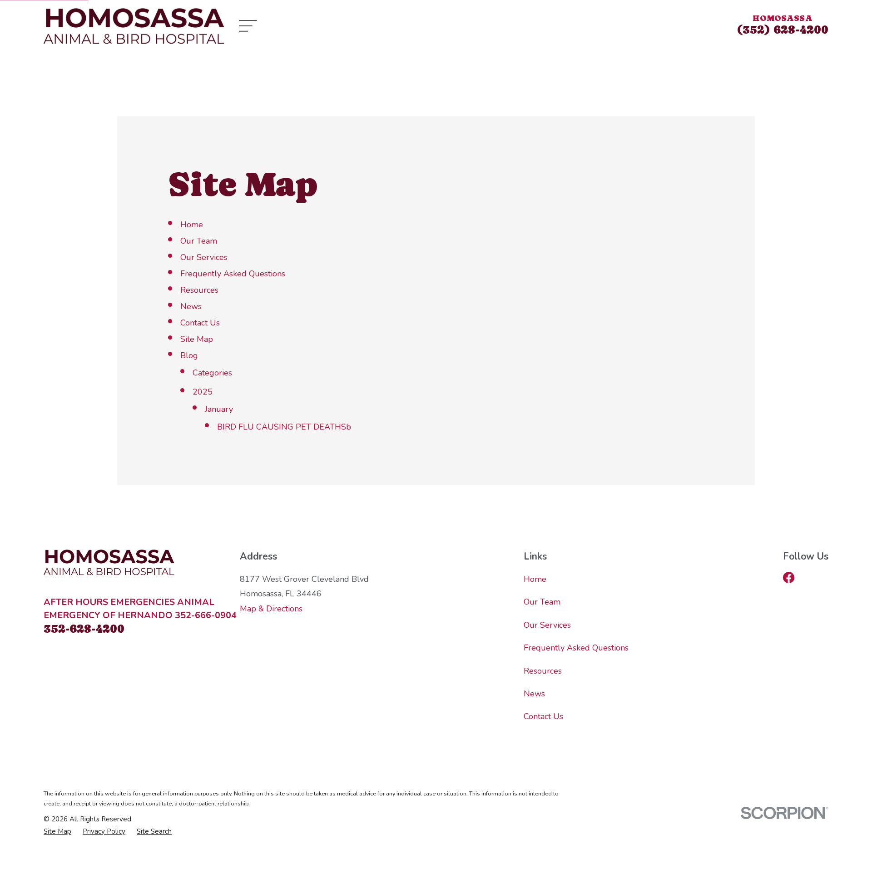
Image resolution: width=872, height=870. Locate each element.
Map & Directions (271, 608)
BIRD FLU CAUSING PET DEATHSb (284, 426)
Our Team (198, 240)
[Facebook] (788, 577)
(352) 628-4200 (782, 29)
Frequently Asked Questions (232, 273)
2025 (203, 391)
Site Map (196, 339)
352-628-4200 (84, 628)
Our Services (204, 257)
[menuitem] (57, 831)
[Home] (134, 26)
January (219, 409)
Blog (189, 355)
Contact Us (200, 322)
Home (191, 224)
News (191, 306)
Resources (199, 290)
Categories (212, 372)
